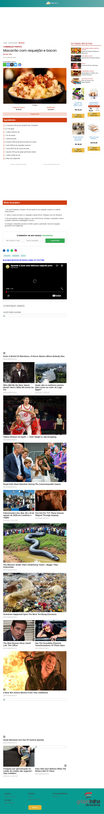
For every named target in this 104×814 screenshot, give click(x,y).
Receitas (21, 43)
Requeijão (16, 255)
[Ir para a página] (52, 4)
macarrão (7, 255)
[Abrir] (1, 4)
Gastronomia (12, 43)
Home (5, 43)
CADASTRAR (55, 241)
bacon (23, 255)
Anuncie (35, 807)
